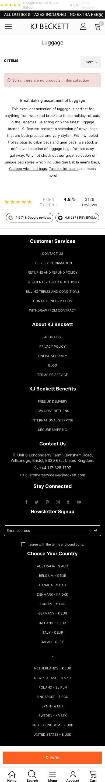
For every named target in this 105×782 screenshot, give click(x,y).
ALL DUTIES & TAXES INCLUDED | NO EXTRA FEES (52, 14)
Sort (89, 62)
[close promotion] (101, 15)
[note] (52, 5)
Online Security (52, 356)
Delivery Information (52, 263)
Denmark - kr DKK (52, 594)
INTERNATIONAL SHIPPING (53, 420)
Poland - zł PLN (52, 687)
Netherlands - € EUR (52, 668)
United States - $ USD (52, 734)
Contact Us (52, 254)
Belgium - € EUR (52, 576)
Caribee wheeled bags (28, 168)
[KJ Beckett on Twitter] (36, 502)
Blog (52, 365)
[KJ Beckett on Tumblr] (68, 502)
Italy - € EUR (52, 632)
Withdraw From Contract (52, 310)
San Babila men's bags (80, 162)
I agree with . (56, 544)
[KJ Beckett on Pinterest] (47, 502)
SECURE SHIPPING (52, 430)
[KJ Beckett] (50, 26)
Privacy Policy (52, 346)
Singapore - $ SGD (52, 697)
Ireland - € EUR (52, 623)
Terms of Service (52, 375)
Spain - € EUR (52, 706)
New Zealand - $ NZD (52, 678)
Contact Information (52, 301)
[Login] (83, 26)
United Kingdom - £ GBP (52, 725)
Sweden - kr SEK (52, 716)
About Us (52, 337)
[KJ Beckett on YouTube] (78, 502)
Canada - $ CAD (52, 585)
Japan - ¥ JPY (52, 642)
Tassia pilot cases (63, 168)
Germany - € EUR (52, 613)
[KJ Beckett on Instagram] (57, 502)
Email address (18, 530)
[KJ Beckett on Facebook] (26, 502)
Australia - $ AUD (52, 566)
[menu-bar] (11, 26)
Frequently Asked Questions (52, 282)
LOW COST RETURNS (52, 411)
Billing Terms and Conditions (52, 291)
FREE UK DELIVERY (52, 401)
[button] (95, 530)
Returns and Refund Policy (53, 272)
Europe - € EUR (52, 604)
